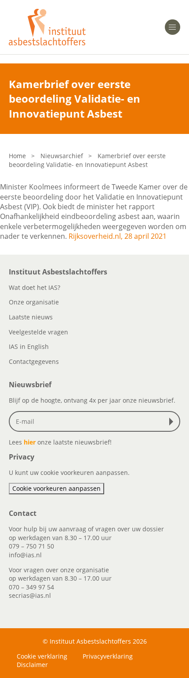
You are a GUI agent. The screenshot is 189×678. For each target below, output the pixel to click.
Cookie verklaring (42, 656)
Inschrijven (173, 422)
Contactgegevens (34, 361)
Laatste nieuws (31, 317)
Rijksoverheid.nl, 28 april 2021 (118, 236)
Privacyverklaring (108, 656)
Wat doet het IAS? (34, 287)
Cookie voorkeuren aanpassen (56, 488)
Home (17, 156)
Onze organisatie (34, 302)
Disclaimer (32, 664)
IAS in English (29, 346)
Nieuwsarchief (61, 156)
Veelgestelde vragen (38, 332)
